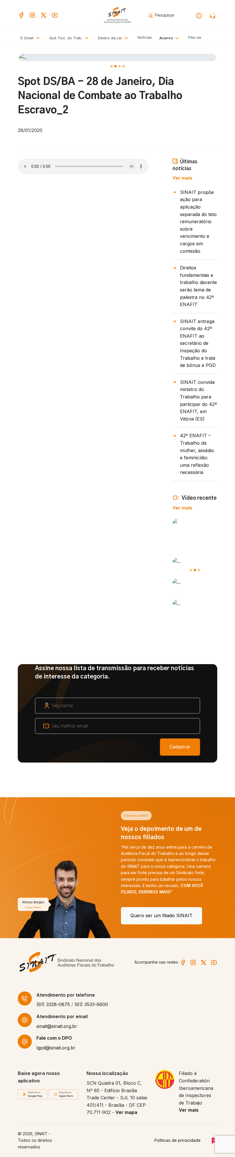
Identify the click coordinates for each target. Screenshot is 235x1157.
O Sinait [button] (27, 38)
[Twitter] (43, 15)
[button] (70, 38)
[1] (115, 66)
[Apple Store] (63, 1094)
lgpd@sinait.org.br (55, 1048)
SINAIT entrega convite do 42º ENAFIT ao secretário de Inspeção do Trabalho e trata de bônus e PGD (198, 343)
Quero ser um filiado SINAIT (58, 915)
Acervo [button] (166, 38)
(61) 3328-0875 (53, 1004)
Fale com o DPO (54, 1038)
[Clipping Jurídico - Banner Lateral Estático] (195, 582)
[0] (111, 66)
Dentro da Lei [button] (110, 38)
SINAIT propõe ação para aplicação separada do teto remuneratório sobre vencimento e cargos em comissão (198, 221)
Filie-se (194, 37)
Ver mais (182, 178)
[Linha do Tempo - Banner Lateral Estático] (195, 603)
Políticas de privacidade (177, 1140)
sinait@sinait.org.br (56, 1026)
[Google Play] (32, 1094)
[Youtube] (54, 15)
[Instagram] (32, 15)
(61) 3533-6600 (91, 1004)
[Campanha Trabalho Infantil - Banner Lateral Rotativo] (195, 561)
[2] (119, 66)
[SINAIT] (117, 14)
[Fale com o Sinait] (213, 15)
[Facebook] (21, 15)
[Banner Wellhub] (117, 57)
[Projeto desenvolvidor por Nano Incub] (214, 1140)
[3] (123, 66)
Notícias (145, 37)
